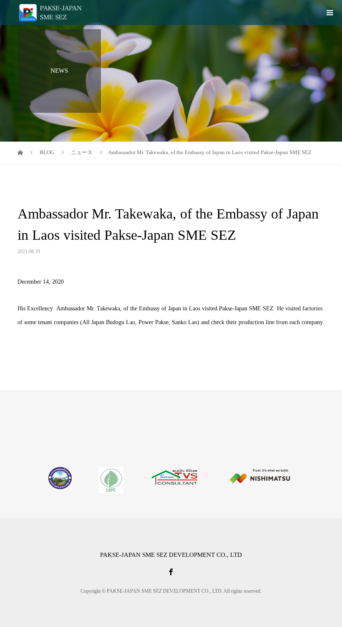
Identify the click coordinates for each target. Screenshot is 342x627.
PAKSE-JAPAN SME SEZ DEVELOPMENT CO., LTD (171, 555)
